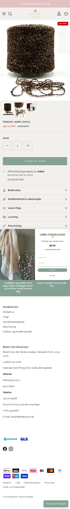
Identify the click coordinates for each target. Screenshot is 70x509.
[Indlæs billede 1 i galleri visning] (35, 60)
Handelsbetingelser (14, 322)
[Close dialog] (68, 231)
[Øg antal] (28, 145)
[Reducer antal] (7, 145)
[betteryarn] (35, 13)
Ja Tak (52, 270)
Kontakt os (8, 312)
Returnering (9, 326)
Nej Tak (52, 275)
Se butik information (16, 179)
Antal (6, 138)
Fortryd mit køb (56, 503)
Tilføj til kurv (35, 161)
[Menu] (4, 14)
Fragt (6, 316)
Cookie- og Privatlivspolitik (17, 331)
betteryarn (13, 497)
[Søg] (12, 14)
